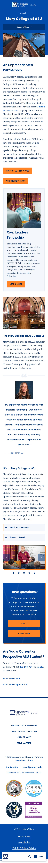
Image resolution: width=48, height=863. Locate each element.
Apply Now (24, 633)
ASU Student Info (15, 181)
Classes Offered (16, 537)
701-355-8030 (13, 772)
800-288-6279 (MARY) (31, 772)
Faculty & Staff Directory (24, 731)
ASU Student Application (15, 684)
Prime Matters (24, 743)
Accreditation (24, 842)
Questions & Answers (18, 527)
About (23, 13)
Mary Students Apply (17, 171)
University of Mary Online (24, 725)
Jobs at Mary (24, 737)
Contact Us (12, 767)
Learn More (16, 284)
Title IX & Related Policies (23, 848)
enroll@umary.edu (32, 767)
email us (40, 667)
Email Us (24, 623)
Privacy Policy (24, 836)
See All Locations (24, 760)
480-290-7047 (26, 667)
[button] (29, 856)
